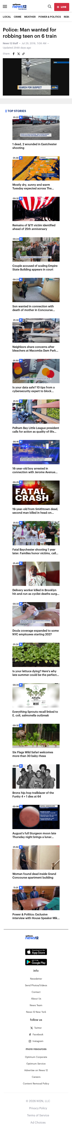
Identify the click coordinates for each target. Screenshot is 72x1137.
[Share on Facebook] (13, 53)
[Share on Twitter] (18, 53)
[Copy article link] (23, 53)
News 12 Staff (10, 43)
